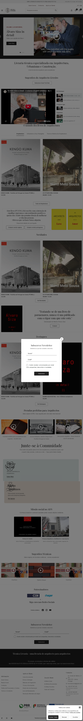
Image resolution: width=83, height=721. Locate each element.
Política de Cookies (75, 712)
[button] (80, 707)
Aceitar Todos (53, 717)
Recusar (64, 717)
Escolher (75, 717)
